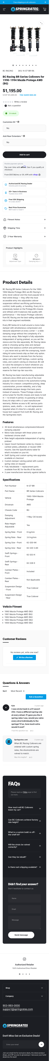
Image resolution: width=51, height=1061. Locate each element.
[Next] (45, 2)
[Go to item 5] (26, 65)
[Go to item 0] (13, 65)
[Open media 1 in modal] (41, 23)
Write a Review (27, 658)
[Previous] (4, 2)
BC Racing (8, 71)
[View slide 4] (29, 974)
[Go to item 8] (36, 65)
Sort (5, 691)
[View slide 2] (22, 974)
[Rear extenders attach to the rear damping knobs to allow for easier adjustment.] (24, 136)
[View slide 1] (19, 974)
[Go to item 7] (32, 65)
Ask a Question (37, 697)
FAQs (25, 792)
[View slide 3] (26, 974)
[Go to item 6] (29, 65)
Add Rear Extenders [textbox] (22, 136)
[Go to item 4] (22, 65)
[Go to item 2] (16, 65)
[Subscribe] (41, 1044)
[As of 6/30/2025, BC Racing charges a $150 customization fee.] (18, 122)
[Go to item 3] (19, 65)
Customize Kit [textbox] (19, 122)
